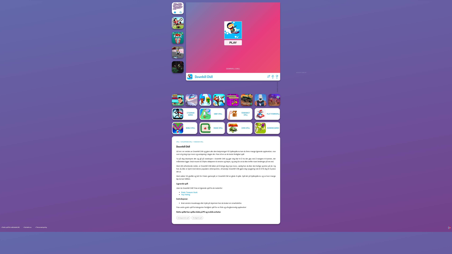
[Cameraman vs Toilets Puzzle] (260, 100)
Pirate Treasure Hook (189, 192)
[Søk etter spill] (181, 12)
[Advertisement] (301, 37)
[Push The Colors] (205, 100)
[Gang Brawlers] (219, 100)
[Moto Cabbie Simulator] (178, 52)
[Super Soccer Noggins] (178, 100)
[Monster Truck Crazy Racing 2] (247, 100)
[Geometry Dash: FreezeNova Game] (233, 100)
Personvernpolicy (41, 227)
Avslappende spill (186, 142)
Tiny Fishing (185, 194)
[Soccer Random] (178, 23)
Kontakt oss (28, 227)
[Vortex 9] (274, 100)
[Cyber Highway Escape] (178, 67)
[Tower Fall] (178, 38)
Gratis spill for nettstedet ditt (11, 227)
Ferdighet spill (198, 142)
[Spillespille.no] (175, 12)
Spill (177, 142)
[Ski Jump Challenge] (191, 100)
